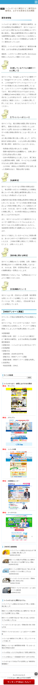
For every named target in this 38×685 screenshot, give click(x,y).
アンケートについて (19, 675)
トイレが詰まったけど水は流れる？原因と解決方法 (18, 652)
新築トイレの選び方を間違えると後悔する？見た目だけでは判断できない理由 (18, 612)
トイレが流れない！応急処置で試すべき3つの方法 (18, 657)
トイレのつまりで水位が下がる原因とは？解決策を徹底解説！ (18, 663)
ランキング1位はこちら (18, 682)
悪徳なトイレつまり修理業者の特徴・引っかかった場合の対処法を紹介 (18, 647)
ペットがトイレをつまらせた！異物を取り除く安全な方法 (18, 626)
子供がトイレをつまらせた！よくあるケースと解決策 (18, 633)
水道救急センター (13, 481)
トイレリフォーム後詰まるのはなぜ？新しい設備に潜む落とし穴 (18, 605)
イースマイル (12, 512)
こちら (8, 57)
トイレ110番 (12, 449)
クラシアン (11, 417)
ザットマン (11, 386)
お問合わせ (26, 275)
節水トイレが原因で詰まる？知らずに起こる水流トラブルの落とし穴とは (18, 619)
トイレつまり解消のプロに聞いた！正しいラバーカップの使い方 (18, 640)
